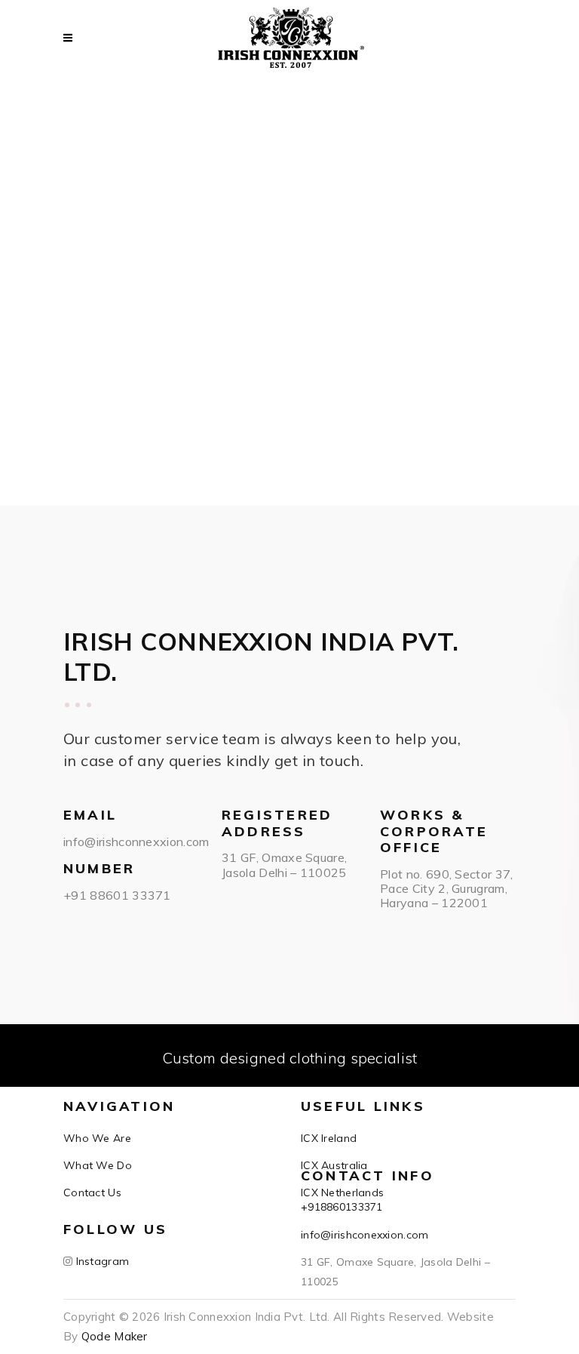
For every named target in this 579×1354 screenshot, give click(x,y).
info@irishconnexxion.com (136, 841)
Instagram (100, 1261)
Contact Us (92, 1192)
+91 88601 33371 (117, 895)
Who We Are (97, 1138)
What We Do (97, 1165)
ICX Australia (334, 1165)
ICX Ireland (329, 1138)
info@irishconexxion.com (364, 1235)
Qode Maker (114, 1336)
